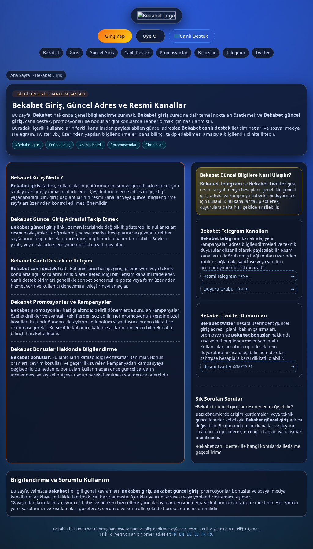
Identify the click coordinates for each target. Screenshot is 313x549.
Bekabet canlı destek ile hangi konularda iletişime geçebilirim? (248, 449)
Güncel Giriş (102, 52)
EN (181, 534)
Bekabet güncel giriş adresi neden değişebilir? (245, 407)
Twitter (263, 52)
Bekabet (51, 52)
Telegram (235, 52)
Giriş (74, 52)
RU (211, 534)
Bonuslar (207, 52)
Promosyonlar (174, 52)
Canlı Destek (136, 52)
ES (196, 534)
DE (189, 534)
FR (203, 534)
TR (174, 534)
